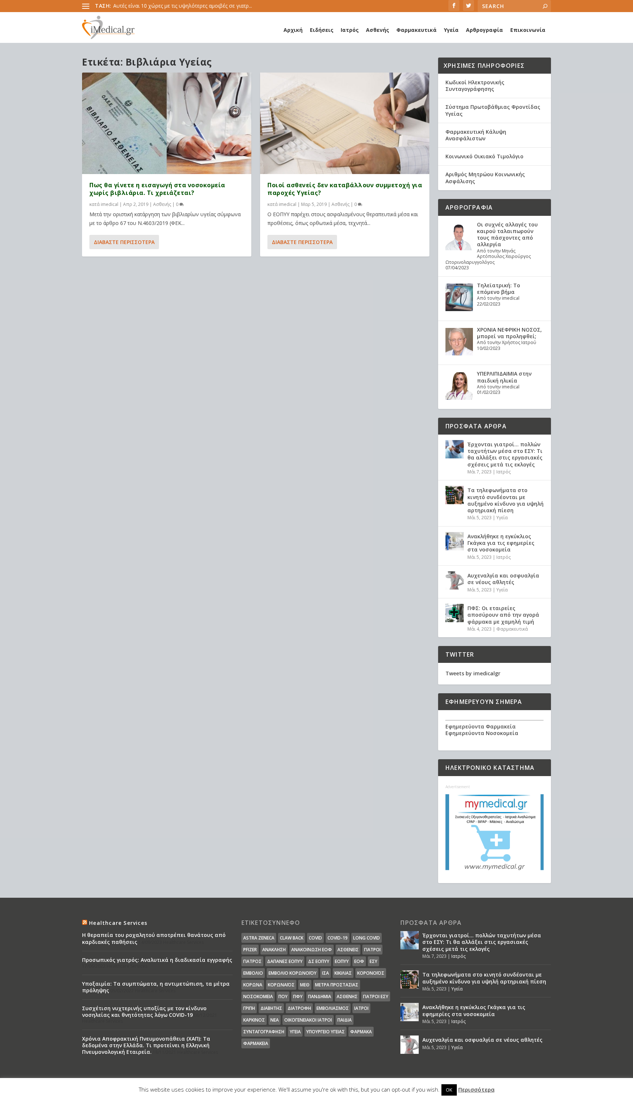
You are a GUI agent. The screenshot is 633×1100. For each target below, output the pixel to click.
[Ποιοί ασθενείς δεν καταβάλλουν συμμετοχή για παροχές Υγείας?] (344, 123)
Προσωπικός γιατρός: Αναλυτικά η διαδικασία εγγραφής (157, 959)
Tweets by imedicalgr (472, 673)
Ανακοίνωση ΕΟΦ (311, 949)
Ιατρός (350, 29)
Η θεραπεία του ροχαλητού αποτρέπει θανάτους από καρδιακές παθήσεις (154, 938)
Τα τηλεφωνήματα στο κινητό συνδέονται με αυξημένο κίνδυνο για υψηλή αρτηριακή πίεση (505, 500)
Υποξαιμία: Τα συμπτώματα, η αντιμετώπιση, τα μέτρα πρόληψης (156, 987)
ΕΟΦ (359, 961)
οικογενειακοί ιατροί (308, 1020)
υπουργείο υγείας (325, 1032)
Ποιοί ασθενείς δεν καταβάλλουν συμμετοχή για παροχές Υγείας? (344, 189)
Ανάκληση (274, 949)
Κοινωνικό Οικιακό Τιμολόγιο (484, 156)
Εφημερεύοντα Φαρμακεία (480, 726)
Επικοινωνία (527, 29)
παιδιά (344, 1020)
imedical (109, 204)
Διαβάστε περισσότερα (124, 242)
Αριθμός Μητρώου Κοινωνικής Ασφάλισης (485, 177)
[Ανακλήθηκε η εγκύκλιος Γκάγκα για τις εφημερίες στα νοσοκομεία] (454, 541)
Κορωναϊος (281, 985)
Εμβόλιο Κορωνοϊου (292, 973)
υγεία (295, 1032)
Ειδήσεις (321, 29)
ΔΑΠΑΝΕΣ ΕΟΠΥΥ (285, 961)
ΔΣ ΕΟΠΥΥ (318, 961)
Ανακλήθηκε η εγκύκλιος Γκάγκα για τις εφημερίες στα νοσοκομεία (500, 543)
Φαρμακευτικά (416, 29)
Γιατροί (372, 949)
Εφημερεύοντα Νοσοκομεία (481, 733)
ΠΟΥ (283, 996)
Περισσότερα (476, 1089)
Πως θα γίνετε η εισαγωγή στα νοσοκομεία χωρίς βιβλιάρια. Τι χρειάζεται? (157, 189)
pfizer (250, 949)
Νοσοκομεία (258, 996)
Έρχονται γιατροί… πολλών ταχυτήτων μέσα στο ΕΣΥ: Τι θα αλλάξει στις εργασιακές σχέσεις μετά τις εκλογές (505, 454)
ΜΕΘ (305, 985)
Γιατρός (252, 961)
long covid (366, 938)
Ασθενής (377, 29)
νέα (274, 1020)
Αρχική (293, 29)
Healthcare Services (118, 922)
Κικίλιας (343, 973)
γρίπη (249, 1008)
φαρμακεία (255, 1043)
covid (315, 938)
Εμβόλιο (253, 973)
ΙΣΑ (325, 973)
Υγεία (451, 29)
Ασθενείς (348, 949)
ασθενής (347, 996)
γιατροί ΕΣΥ (375, 996)
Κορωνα (252, 985)
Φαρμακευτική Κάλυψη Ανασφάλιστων (475, 135)
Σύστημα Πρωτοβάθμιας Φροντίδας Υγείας (492, 110)
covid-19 (337, 938)
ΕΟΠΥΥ (342, 961)
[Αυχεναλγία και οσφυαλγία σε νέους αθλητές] (454, 580)
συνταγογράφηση (263, 1032)
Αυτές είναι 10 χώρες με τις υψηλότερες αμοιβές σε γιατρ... (182, 5)
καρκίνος (254, 1020)
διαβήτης (271, 1008)
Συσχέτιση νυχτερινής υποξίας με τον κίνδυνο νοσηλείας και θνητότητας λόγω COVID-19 (144, 1011)
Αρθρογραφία (484, 29)
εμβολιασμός (332, 1008)
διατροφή (299, 1008)
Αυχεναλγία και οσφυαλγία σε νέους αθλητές (503, 579)
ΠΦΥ (298, 996)
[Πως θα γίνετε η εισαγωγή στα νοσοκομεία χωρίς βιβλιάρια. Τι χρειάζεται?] (166, 123)
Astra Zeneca (258, 938)
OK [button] (449, 1089)
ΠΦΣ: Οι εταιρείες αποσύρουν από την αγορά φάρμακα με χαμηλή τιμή (503, 615)
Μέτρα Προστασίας (336, 985)
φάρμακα (361, 1032)
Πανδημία (319, 996)
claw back (291, 938)
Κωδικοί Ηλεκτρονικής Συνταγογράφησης (474, 85)
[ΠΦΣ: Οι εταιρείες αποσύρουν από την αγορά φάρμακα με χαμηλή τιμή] (454, 613)
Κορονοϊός (370, 973)
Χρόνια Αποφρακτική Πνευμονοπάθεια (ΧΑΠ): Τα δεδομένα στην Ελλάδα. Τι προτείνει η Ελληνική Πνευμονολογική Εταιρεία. (146, 1045)
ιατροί (361, 1008)
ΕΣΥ (373, 961)
